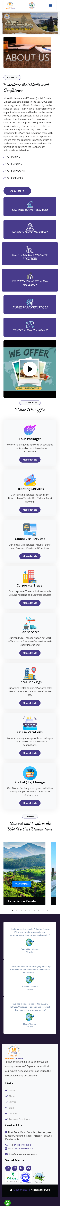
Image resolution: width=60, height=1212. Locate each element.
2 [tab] (16, 910)
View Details (30, 883)
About (12, 1096)
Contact (13, 1113)
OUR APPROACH (16, 171)
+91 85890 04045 (23, 1145)
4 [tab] (25, 910)
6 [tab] (34, 910)
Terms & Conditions (19, 1119)
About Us (15, 190)
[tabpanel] (29, 873)
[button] (6, 23)
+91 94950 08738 (24, 1148)
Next (58, 873)
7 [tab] (38, 910)
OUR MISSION (14, 164)
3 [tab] (21, 910)
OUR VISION (13, 157)
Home (12, 1090)
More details (30, 459)
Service (12, 1101)
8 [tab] (43, 910)
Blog (11, 1107)
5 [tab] (29, 910)
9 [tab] (47, 910)
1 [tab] (12, 910)
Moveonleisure (21, 1189)
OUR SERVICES (15, 178)
